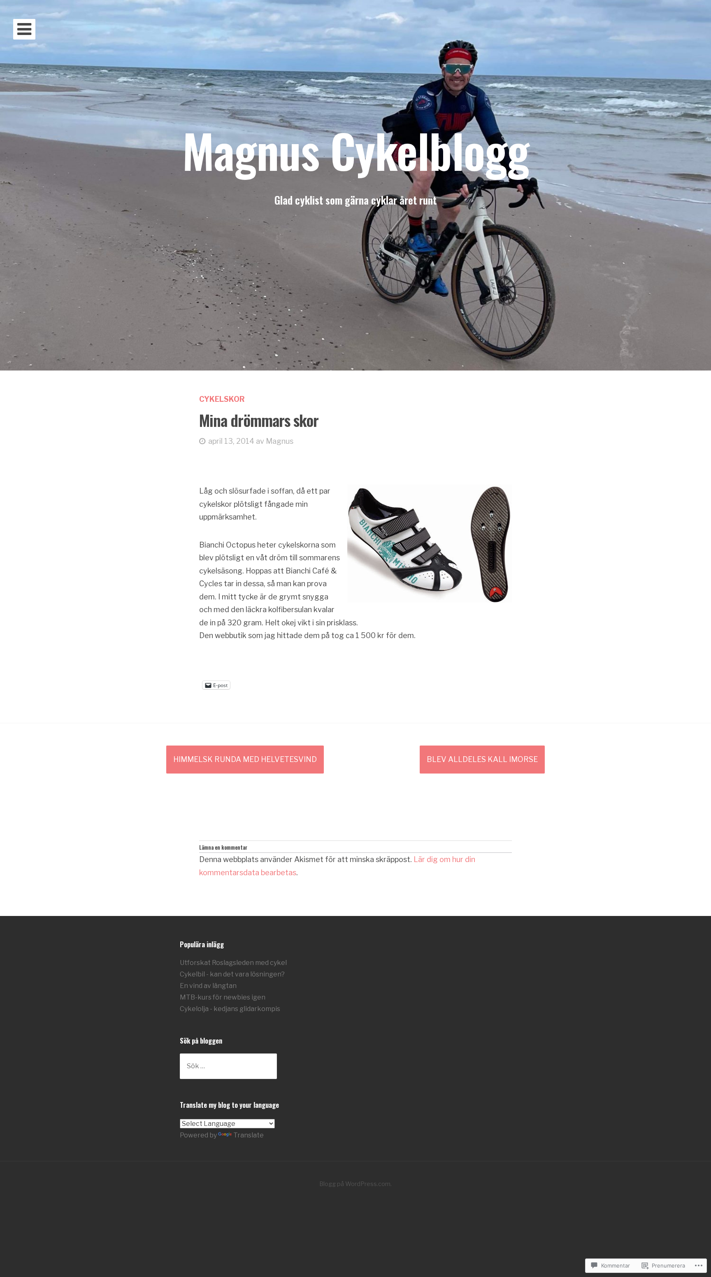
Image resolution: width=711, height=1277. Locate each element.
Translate (248, 1135)
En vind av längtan (208, 986)
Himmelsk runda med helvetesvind (245, 759)
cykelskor (222, 399)
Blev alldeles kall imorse (482, 759)
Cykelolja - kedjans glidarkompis (230, 1009)
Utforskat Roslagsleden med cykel (233, 963)
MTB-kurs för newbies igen (222, 997)
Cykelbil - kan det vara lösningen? (232, 974)
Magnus (279, 441)
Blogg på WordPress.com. (355, 1184)
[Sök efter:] (228, 1066)
